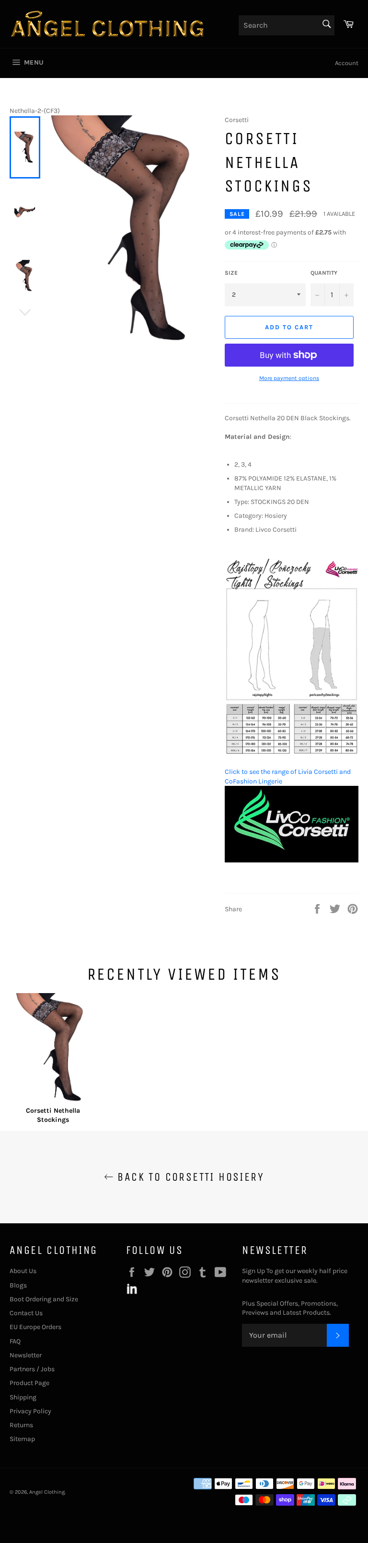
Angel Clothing (47, 1492)
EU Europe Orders (35, 1327)
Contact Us (26, 1313)
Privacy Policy (30, 1411)
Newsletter (26, 1355)
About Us (23, 1271)
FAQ (15, 1341)
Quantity (323, 272)
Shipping (23, 1397)
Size (231, 272)
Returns (21, 1425)
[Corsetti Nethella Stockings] (53, 1049)
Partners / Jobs (32, 1369)
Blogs (18, 1285)
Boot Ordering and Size (44, 1299)
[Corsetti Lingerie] (291, 860)
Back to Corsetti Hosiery (189, 1177)
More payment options (289, 378)
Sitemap (22, 1439)
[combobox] (286, 25)
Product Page (29, 1383)
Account (346, 63)
